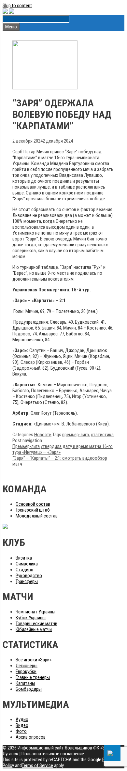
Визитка (24, 558)
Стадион (24, 570)
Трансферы (27, 581)
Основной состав (33, 504)
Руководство (29, 575)
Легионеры (26, 666)
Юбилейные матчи (34, 629)
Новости (42, 435)
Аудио (22, 719)
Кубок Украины (31, 618)
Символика (27, 564)
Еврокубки (26, 671)
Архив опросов (31, 737)
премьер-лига (75, 435)
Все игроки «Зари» (33, 660)
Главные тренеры (33, 677)
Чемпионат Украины (35, 612)
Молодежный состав (37, 516)
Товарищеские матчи (36, 623)
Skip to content (17, 5)
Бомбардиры (29, 689)
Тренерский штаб (33, 510)
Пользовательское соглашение (52, 754)
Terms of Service (37, 765)
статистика (102, 435)
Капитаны (25, 683)
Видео (22, 725)
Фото (21, 731)
